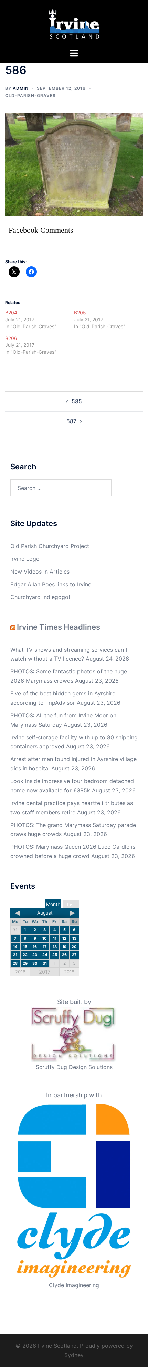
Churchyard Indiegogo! (40, 597)
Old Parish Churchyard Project (49, 546)
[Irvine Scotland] (74, 23)
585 (77, 401)
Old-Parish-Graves (30, 95)
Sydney (74, 1355)
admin (21, 88)
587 (71, 421)
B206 (11, 338)
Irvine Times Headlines (58, 626)
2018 (69, 971)
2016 (20, 971)
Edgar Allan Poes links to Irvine (50, 584)
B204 (11, 313)
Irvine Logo (25, 558)
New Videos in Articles (40, 571)
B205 (80, 313)
